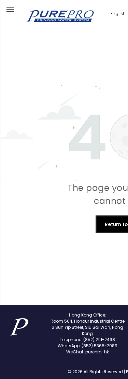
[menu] (10, 9)
